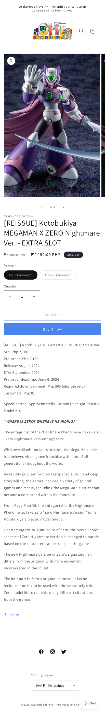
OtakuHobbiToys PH (44, 704)
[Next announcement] (95, 8)
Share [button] (14, 614)
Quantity (10, 286)
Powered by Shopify (71, 704)
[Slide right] (63, 206)
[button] (10, 31)
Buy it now (52, 329)
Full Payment (23, 276)
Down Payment (60, 276)
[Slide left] (41, 206)
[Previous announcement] (9, 8)
